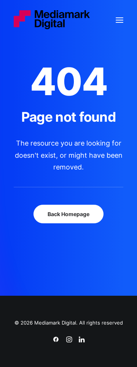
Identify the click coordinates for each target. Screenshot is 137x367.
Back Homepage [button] (68, 214)
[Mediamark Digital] (52, 20)
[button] (119, 20)
